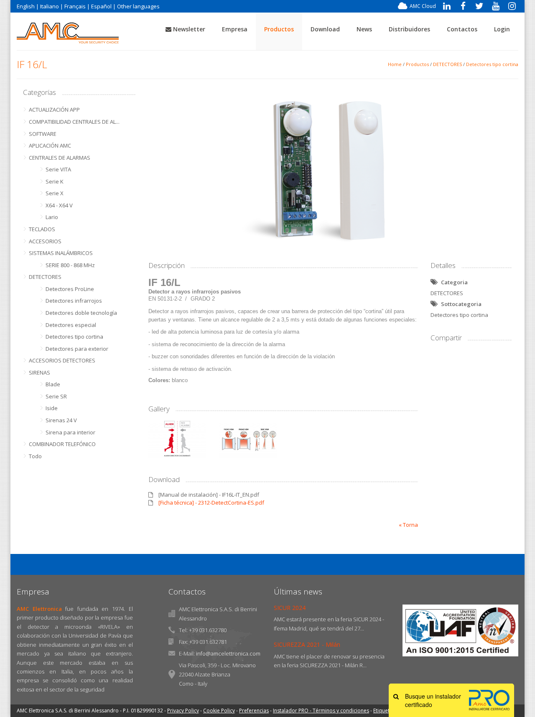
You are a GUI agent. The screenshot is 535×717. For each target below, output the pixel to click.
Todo (35, 456)
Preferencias (254, 710)
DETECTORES (447, 64)
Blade (53, 384)
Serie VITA (58, 169)
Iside (52, 408)
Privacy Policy (183, 710)
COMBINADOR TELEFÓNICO (62, 444)
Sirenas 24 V (61, 420)
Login (502, 29)
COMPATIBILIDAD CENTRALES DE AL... (74, 121)
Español (101, 6)
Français (75, 6)
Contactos (462, 29)
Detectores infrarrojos (74, 300)
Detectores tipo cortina (492, 64)
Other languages (138, 6)
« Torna (408, 524)
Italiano (49, 6)
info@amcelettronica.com (228, 653)
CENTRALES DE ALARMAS (59, 157)
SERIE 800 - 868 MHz (70, 265)
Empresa (234, 29)
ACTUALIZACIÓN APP (54, 109)
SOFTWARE (42, 134)
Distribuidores (409, 29)
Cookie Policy (219, 710)
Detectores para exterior (77, 348)
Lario (52, 217)
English (26, 6)
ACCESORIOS (45, 241)
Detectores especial (71, 325)
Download (325, 29)
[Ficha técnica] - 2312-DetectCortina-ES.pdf (211, 502)
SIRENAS (39, 372)
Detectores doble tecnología (81, 312)
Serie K (55, 181)
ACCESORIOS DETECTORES (62, 360)
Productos (279, 29)
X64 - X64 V (59, 205)
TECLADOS (42, 229)
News (364, 29)
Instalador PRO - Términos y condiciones (321, 710)
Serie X (55, 193)
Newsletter (188, 29)
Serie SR (56, 396)
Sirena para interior (70, 432)
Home (395, 64)
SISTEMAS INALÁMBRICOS (61, 253)
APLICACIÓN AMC (50, 145)
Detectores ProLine (70, 289)
